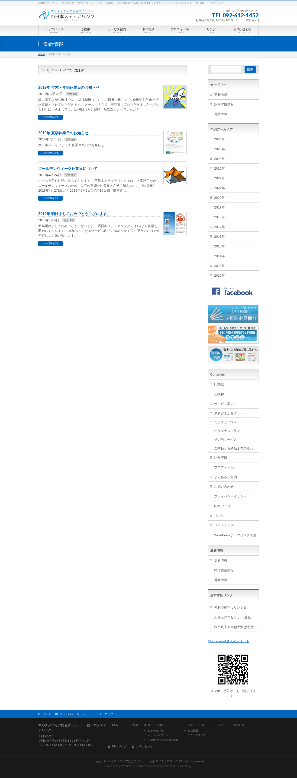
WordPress (128, 766)
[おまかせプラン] (233, 341)
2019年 (219, 207)
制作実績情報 (224, 104)
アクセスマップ (197, 735)
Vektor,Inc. (170, 766)
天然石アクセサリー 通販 (232, 617)
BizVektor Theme (149, 766)
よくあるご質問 (225, 477)
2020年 (219, 197)
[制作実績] (233, 361)
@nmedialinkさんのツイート (228, 641)
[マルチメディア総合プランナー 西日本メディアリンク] (67, 16)
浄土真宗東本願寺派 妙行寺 (234, 627)
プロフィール (224, 467)
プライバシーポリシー (230, 496)
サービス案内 (224, 404)
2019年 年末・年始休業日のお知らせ (69, 87)
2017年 (219, 227)
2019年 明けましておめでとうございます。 (74, 214)
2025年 (219, 149)
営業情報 (72, 94)
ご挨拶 (219, 394)
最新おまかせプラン (228, 413)
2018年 (219, 217)
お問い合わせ (224, 486)
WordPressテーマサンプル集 (235, 535)
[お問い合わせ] (233, 321)
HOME (219, 384)
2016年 (219, 236)
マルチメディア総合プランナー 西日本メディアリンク (143, 761)
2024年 (219, 159)
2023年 (219, 168)
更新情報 (220, 95)
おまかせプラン (225, 422)
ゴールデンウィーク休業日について (68, 169)
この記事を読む (51, 117)
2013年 (219, 266)
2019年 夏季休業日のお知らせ (63, 133)
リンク (219, 516)
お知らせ (238, 725)
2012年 (219, 275)
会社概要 (193, 730)
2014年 (219, 256)
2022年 (219, 178)
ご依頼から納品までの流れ (233, 448)
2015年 (219, 246)
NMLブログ (222, 506)
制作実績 (220, 457)
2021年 (219, 188)
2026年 (219, 139)
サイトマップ (224, 525)
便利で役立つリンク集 (230, 607)
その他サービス (225, 439)
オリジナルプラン (227, 431)
